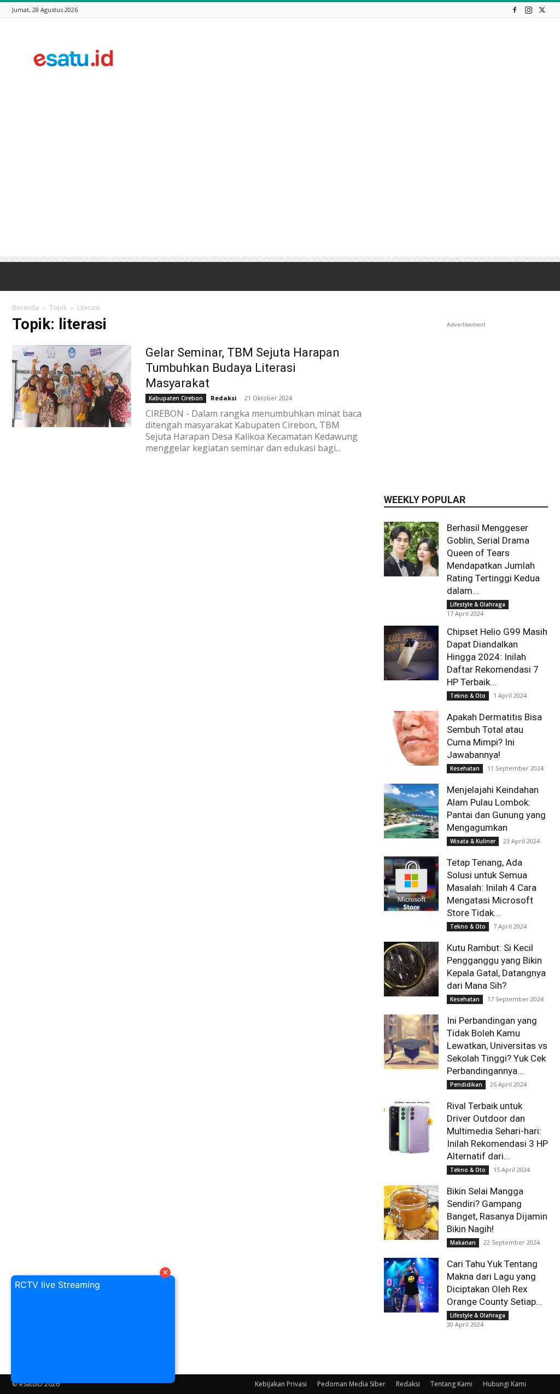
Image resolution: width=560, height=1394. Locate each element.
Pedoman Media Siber (351, 1384)
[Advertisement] (349, 58)
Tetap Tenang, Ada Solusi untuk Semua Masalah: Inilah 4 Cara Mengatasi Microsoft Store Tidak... (491, 887)
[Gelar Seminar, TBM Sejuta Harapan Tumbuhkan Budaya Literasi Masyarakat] (71, 386)
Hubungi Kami (504, 1384)
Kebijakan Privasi (281, 1384)
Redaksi (224, 398)
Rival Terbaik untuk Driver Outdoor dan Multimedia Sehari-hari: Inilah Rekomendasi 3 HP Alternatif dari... (497, 1131)
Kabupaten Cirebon (176, 398)
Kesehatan (465, 768)
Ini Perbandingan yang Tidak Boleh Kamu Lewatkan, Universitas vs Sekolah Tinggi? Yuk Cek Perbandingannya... (497, 1045)
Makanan (463, 1242)
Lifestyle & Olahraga (477, 604)
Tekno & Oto (468, 695)
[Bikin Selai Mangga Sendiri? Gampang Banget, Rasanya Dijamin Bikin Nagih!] (411, 1212)
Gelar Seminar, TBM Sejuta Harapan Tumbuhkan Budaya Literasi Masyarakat (242, 368)
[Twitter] (542, 9)
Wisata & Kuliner (472, 841)
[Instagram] (528, 9)
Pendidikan (466, 1084)
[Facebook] (515, 9)
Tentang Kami (451, 1384)
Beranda (25, 307)
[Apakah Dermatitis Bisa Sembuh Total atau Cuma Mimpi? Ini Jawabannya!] (411, 738)
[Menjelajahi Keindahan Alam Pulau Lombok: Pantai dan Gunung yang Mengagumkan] (411, 811)
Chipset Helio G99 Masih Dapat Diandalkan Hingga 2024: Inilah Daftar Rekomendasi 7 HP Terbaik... (497, 656)
